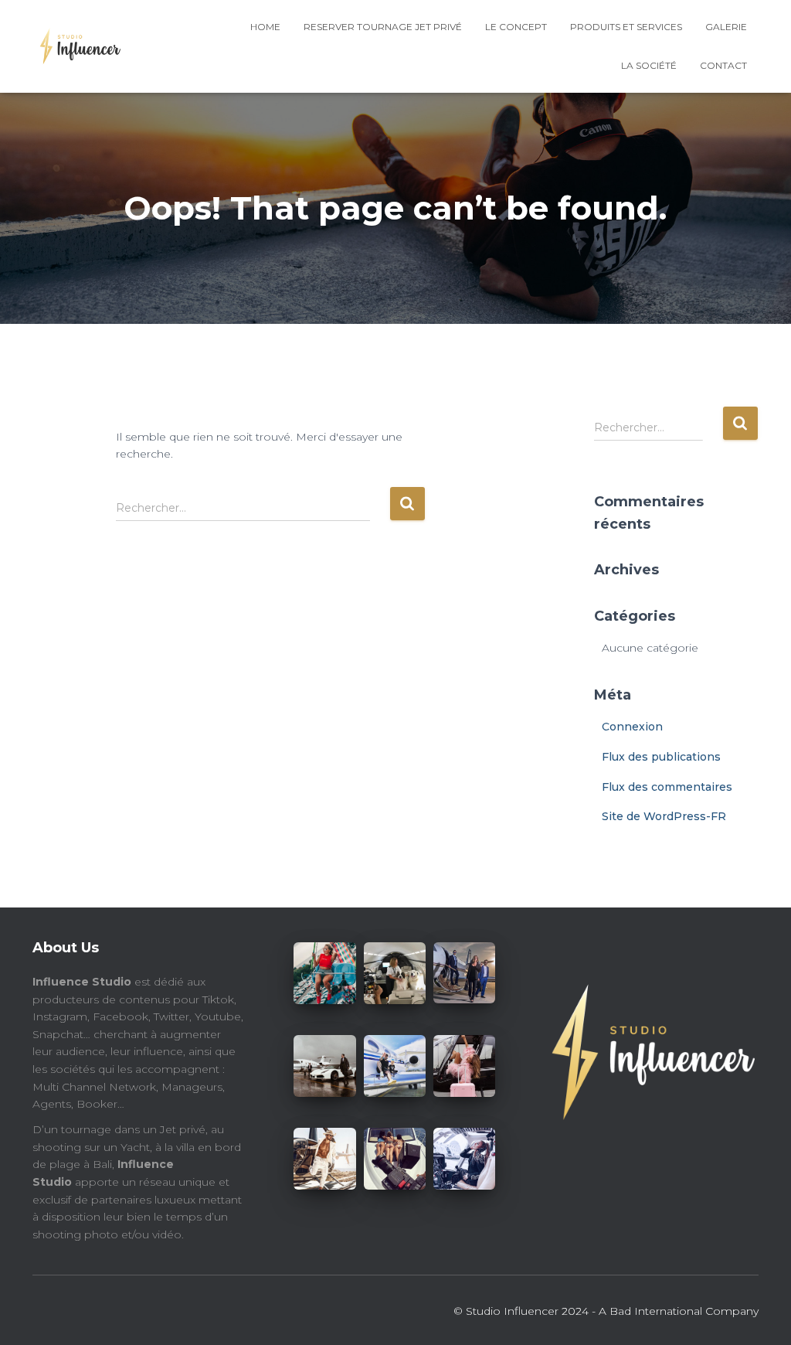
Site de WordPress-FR (664, 816)
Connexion (632, 727)
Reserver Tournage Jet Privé (383, 26)
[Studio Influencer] (76, 46)
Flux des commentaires (667, 787)
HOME (265, 26)
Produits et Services (626, 26)
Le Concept (516, 26)
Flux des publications (661, 757)
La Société (649, 65)
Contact (723, 65)
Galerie (726, 26)
